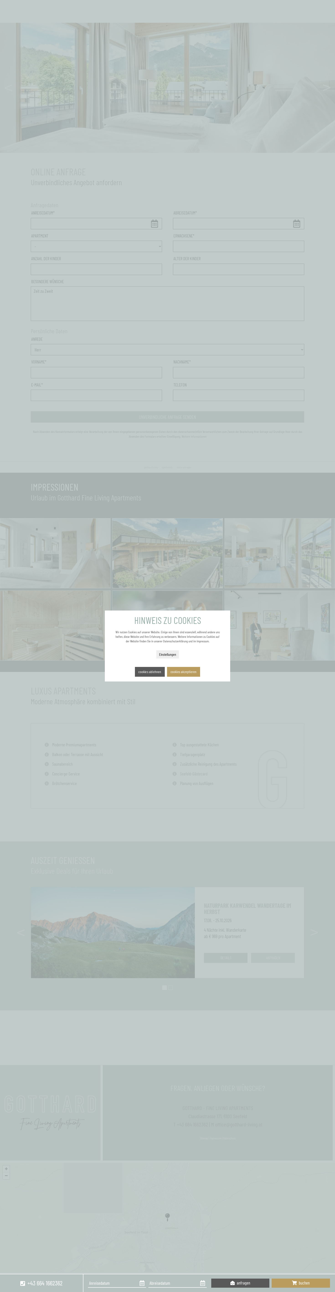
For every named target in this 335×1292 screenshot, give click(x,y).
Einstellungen (167, 654)
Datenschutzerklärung (175, 641)
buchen (304, 1282)
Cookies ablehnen (149, 671)
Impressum (203, 641)
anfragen (243, 1282)
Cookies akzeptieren (183, 671)
